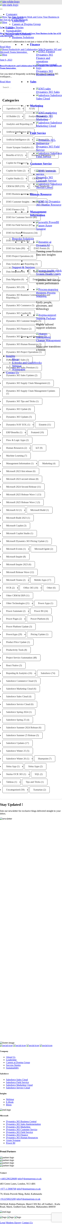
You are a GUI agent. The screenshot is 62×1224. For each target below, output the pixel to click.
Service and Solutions (18, 34)
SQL (37, 774)
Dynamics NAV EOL (16, 424)
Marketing (47, 463)
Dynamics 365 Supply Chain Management (26, 383)
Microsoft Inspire (14, 556)
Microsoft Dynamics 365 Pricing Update (25, 541)
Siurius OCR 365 (14, 774)
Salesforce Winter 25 (16, 751)
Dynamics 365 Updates (17, 417)
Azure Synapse (44, 227)
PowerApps (11, 634)
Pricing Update (38, 634)
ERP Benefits (12, 432)
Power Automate (14, 611)
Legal (2, 1222)
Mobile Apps (40, 580)
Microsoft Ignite (42, 549)
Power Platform (38, 619)
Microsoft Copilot (14, 525)
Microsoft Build (37, 510)
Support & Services (23, 267)
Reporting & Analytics (17, 673)
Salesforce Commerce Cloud (19, 681)
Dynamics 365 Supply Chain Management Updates (30, 391)
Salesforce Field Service (49, 155)
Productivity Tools (15, 650)
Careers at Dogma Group (26, 24)
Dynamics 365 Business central (45, 73)
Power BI (38, 611)
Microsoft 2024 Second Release (21, 486)
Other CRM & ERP (15, 595)
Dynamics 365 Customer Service (46, 179)
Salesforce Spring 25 (16, 720)
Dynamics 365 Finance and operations (44, 58)
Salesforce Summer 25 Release (21, 735)
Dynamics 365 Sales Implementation (23, 1124)
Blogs (15, 359)
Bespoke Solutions (23, 238)
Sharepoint (43, 758)
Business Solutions (23, 37)
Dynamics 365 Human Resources (22, 1137)
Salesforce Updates (15, 743)
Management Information (18, 463)
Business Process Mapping (46, 294)
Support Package (46, 318)
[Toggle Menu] (1, 9)
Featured (35, 432)
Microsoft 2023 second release (20, 479)
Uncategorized (13, 789)
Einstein (42, 424)
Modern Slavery (13, 1222)
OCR (8, 587)
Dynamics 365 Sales (48, 92)
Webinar (17, 365)
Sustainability (14, 30)
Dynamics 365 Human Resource (48, 203)
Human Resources (15, 448)
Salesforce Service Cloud (49, 185)
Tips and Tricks (33, 782)
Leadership (18, 20)
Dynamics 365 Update (17, 409)
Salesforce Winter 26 (16, 758)
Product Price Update (16, 642)
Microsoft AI (12, 510)
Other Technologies (15, 603)
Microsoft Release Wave (17, 572)
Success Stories (14, 27)
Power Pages (12, 619)
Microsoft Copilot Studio (18, 533)
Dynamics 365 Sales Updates (20, 375)
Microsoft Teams (14, 580)
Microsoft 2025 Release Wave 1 (21, 494)
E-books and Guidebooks (27, 362)
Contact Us (12, 372)
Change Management (48, 340)
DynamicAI (43, 245)
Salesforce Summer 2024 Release (22, 727)
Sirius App (11, 766)
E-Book (10, 1102)
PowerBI (54, 222)
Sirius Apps (33, 766)
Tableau (10, 782)
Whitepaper (18, 369)
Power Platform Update (17, 626)
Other (49, 587)
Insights (10, 356)
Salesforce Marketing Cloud (49, 124)
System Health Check (48, 273)
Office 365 (28, 587)
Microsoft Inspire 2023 (17, 564)
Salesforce (46, 673)
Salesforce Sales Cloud (49, 97)
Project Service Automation (19, 657)
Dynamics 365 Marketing (44, 117)
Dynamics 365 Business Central (21, 1121)
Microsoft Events (14, 549)
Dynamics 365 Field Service (19, 1132)
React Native (12, 665)
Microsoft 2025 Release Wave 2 (21, 502)
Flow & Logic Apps (15, 440)
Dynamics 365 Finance (17, 1135)
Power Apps (44, 603)
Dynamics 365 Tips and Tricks (20, 401)
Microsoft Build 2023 (16, 518)
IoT (37, 448)
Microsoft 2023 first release (19, 471)
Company (11, 14)
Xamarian (38, 789)
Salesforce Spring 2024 (17, 712)
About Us (17, 17)
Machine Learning (15, 455)
